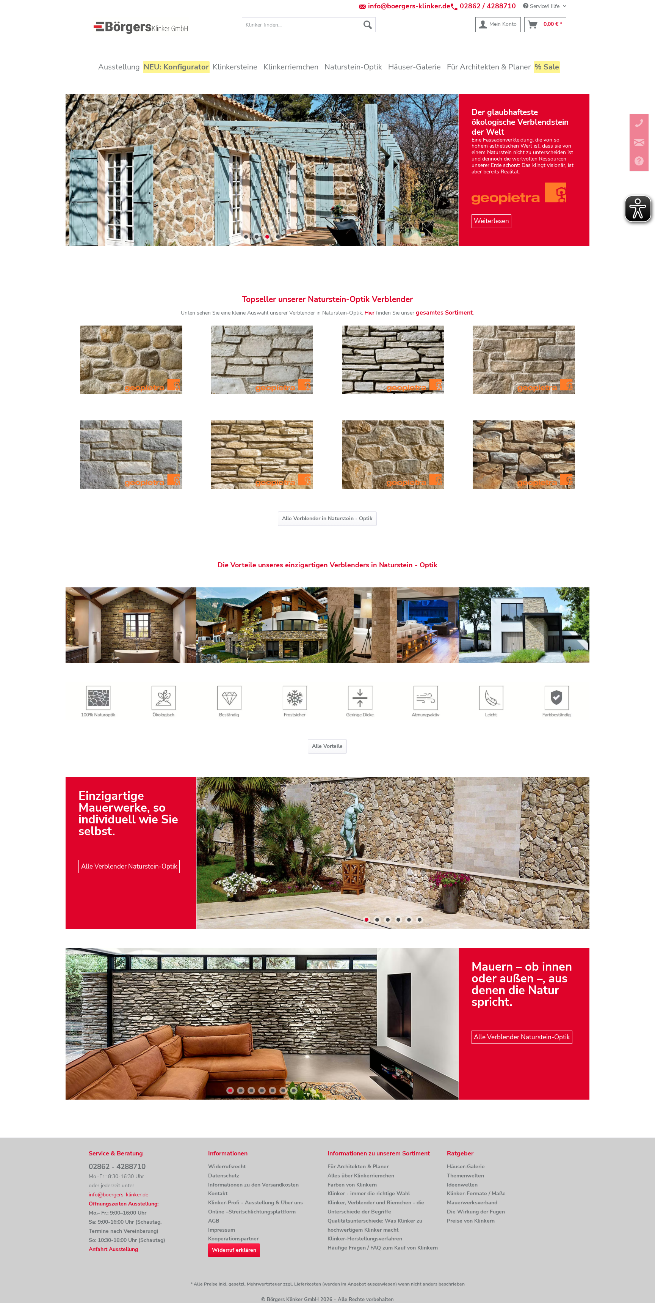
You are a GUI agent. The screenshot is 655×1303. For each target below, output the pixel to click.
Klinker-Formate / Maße (476, 1193)
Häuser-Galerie (466, 1166)
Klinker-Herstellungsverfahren (365, 1238)
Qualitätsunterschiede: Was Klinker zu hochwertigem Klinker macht (375, 1225)
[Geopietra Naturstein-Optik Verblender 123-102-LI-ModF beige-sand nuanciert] (262, 454)
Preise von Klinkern (471, 1220)
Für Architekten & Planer (358, 1166)
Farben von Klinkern (352, 1184)
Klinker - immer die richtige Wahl (369, 1193)
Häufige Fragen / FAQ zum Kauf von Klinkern (383, 1247)
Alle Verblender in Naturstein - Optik (327, 518)
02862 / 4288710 (488, 6)
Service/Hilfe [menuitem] (544, 6)
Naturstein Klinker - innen (262, 1024)
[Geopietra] (524, 193)
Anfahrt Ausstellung (113, 1249)
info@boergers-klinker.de (409, 6)
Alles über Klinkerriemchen (361, 1175)
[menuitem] (309, 24)
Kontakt (217, 1193)
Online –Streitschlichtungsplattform (252, 1211)
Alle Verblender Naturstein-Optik (129, 866)
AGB (213, 1220)
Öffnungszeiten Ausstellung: (123, 1203)
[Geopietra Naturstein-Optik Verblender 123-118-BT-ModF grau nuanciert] (262, 360)
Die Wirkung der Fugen (476, 1211)
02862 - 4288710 (117, 1167)
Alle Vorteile (327, 746)
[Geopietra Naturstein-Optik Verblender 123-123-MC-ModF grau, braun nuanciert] (524, 360)
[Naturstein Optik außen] (535, 625)
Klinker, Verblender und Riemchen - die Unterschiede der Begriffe (376, 1207)
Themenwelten (465, 1175)
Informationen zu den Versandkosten (253, 1184)
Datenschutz (223, 1175)
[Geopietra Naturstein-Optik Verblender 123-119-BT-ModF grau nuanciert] (393, 360)
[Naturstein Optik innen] (131, 625)
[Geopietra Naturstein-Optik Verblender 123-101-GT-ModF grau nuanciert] (131, 454)
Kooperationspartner (233, 1238)
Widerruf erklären (234, 1250)
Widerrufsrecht (227, 1166)
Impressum (221, 1230)
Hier (370, 312)
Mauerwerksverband (472, 1202)
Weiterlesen (491, 221)
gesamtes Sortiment (444, 312)
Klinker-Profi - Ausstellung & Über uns (255, 1202)
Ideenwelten (462, 1184)
